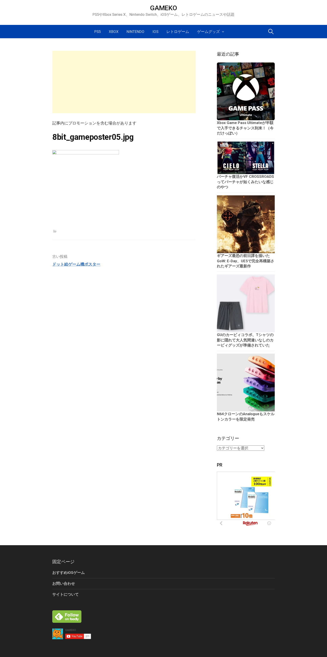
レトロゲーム (177, 31)
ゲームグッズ (208, 31)
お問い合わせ (63, 583)
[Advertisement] (124, 82)
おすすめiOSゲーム (68, 572)
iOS (155, 31)
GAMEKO (163, 8)
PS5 (97, 31)
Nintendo (135, 31)
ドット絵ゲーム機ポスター (76, 264)
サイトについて (65, 594)
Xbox (114, 31)
